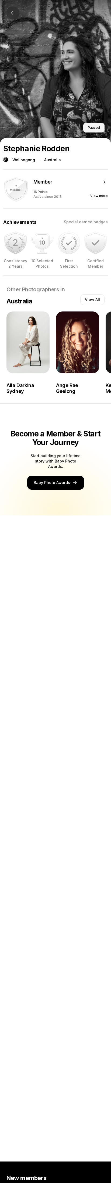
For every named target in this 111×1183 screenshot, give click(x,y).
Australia (52, 159)
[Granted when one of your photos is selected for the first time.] (69, 243)
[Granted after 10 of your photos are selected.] (42, 243)
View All (92, 299)
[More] (104, 182)
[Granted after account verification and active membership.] (95, 243)
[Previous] (12, 12)
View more (99, 196)
